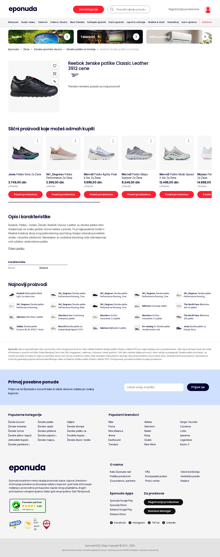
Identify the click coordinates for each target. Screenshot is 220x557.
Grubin (148, 439)
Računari (13, 22)
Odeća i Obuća (58, 22)
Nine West (150, 444)
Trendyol (113, 444)
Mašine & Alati (156, 22)
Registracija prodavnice (184, 9)
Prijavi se (198, 387)
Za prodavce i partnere (122, 480)
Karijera (185, 480)
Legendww (186, 439)
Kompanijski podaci (156, 476)
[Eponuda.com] (22, 9)
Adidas (148, 422)
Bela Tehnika (77, 22)
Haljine (70, 422)
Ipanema (185, 435)
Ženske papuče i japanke (47, 435)
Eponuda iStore (118, 505)
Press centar (152, 480)
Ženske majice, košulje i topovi (46, 439)
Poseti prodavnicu (25, 194)
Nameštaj (173, 22)
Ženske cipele (45, 426)
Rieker (147, 431)
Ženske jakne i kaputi (19, 435)
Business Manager (159, 511)
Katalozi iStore (118, 514)
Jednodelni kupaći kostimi (18, 439)
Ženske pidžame (47, 431)
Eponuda (13, 49)
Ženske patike (45, 422)
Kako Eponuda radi (120, 471)
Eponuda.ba (153, 550)
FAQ (147, 471)
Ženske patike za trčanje (81, 49)
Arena (111, 435)
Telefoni (42, 22)
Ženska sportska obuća (48, 49)
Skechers (149, 426)
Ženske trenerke (17, 426)
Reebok (44, 267)
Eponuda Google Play (121, 500)
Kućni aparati (116, 22)
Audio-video (28, 22)
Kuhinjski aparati (96, 22)
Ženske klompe (75, 426)
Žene (26, 49)
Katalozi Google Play (121, 509)
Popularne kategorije (25, 415)
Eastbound (114, 439)
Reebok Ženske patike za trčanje (119, 49)
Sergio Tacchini (188, 422)
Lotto (183, 431)
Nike (110, 422)
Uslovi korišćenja (190, 471)
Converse (185, 426)
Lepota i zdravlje (136, 22)
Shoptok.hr (144, 550)
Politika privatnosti (120, 476)
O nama (116, 464)
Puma (111, 426)
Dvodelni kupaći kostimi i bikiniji (75, 435)
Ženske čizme (16, 431)
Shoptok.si (135, 550)
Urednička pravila (190, 476)
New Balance (115, 431)
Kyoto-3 (184, 444)
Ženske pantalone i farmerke (18, 444)
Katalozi (207, 22)
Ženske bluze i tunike (79, 439)
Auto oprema (189, 22)
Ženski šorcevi (16, 422)
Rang (147, 435)
